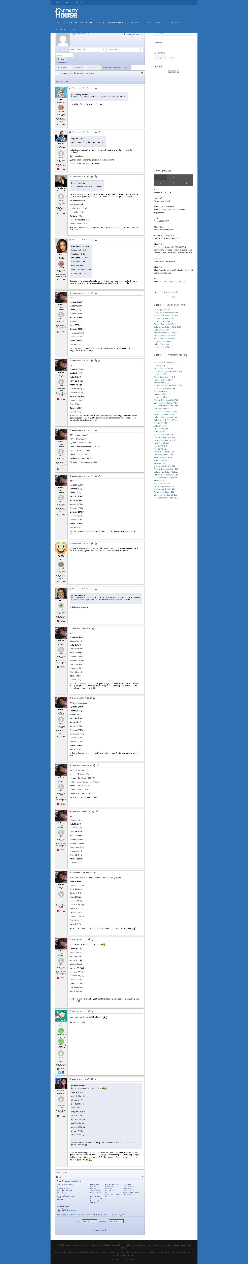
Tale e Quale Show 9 (162, 486)
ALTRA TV (146, 22)
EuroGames (159, 391)
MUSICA (157, 22)
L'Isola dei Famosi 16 (162, 388)
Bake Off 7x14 (159, 330)
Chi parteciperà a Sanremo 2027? (167, 238)
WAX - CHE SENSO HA (162, 192)
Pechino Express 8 (161, 368)
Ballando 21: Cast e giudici (165, 261)
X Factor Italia (77, 67)
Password (158, 43)
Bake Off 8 (158, 431)
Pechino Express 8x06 (163, 338)
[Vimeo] (67, 2)
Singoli (156, 189)
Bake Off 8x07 (159, 344)
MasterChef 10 (160, 394)
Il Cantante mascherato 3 (164, 498)
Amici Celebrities (161, 457)
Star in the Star (160, 483)
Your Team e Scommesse (164, 207)
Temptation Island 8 (162, 452)
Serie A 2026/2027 (161, 221)
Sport (156, 218)
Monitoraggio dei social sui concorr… (115, 67)
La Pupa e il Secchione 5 (163, 495)
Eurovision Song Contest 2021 (166, 371)
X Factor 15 (158, 449)
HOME (57, 22)
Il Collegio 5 (159, 374)
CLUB (185, 22)
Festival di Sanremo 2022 (164, 400)
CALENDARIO (61, 29)
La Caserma (159, 429)
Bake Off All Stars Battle (163, 417)
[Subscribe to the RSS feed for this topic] (141, 72)
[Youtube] (76, 2)
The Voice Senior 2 (161, 454)
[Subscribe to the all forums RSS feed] (57, 1176)
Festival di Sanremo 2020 (164, 475)
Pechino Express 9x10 (163, 335)
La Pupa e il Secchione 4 (163, 403)
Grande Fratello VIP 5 (162, 466)
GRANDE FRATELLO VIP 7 (73, 22)
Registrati (171, 57)
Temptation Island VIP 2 (163, 440)
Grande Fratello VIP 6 (162, 489)
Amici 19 (157, 463)
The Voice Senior (161, 408)
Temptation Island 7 (162, 414)
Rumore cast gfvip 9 (162, 201)
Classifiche (158, 227)
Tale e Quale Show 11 (163, 377)
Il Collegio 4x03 (160, 321)
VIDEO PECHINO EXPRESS (118, 22)
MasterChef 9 (159, 383)
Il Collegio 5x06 (160, 347)
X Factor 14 (158, 423)
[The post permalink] (92, 88)
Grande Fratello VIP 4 (162, 437)
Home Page (62, 67)
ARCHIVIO (74, 29)
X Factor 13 (92, 67)
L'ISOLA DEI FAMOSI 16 (95, 22)
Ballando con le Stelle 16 (164, 420)
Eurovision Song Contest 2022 (166, 385)
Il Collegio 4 (159, 365)
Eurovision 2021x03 (162, 318)
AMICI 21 (134, 22)
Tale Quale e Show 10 (163, 434)
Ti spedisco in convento (163, 362)
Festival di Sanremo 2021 (164, 469)
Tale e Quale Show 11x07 (164, 315)
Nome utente (159, 33)
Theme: (76, 1221)
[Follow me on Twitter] (59, 1072)
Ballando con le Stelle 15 (164, 472)
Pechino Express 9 (161, 380)
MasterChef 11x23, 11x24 (164, 332)
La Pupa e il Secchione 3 (163, 411)
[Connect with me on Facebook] (62, 1072)
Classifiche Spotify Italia (163, 230)
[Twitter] (57, 2)
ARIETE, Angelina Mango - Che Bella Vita (170, 281)
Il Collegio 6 (159, 397)
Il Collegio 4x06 (160, 309)
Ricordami (160, 53)
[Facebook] (62, 2)
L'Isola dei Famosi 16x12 (164, 312)
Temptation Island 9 (162, 492)
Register (139, 34)
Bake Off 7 (158, 426)
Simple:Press (99, 1230)
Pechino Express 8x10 (163, 324)
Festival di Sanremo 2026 (164, 235)
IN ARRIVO (158, 198)
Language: (102, 1221)
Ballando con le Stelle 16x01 (165, 327)
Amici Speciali (159, 443)
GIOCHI (175, 22)
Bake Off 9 (158, 460)
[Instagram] (81, 2)
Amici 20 (157, 480)
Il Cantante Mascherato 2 (164, 406)
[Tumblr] (71, 2)
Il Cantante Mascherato (163, 477)
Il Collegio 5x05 (160, 341)
